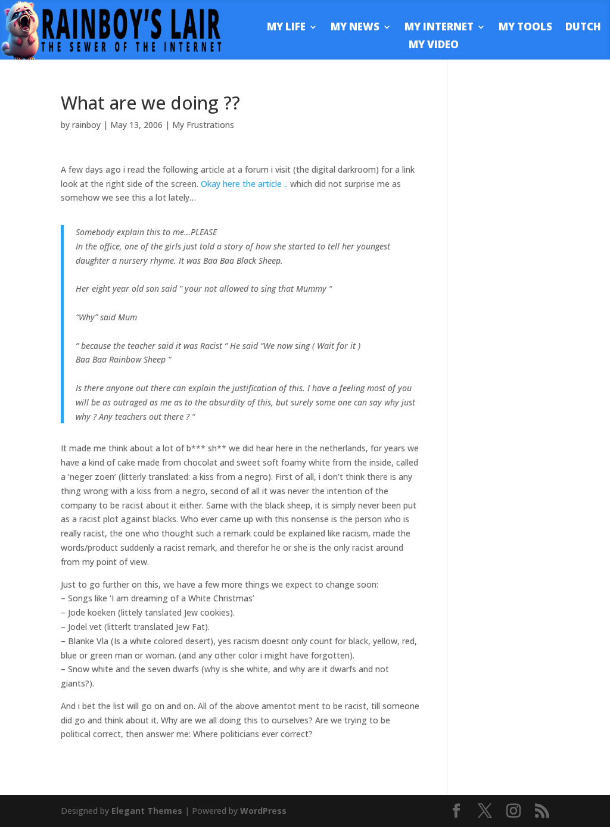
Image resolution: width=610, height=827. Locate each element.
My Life (286, 28)
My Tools (525, 28)
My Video (434, 45)
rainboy (86, 124)
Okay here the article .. (245, 183)
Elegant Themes (146, 810)
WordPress (263, 810)
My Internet (439, 28)
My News (355, 28)
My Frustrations (203, 124)
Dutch (583, 28)
